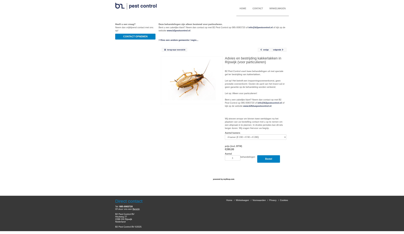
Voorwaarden (259, 200)
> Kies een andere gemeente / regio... (178, 40)
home (243, 8)
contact (257, 8)
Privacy (272, 200)
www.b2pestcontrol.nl (178, 30)
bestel (268, 158)
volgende (277, 50)
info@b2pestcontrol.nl (260, 27)
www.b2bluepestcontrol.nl (257, 106)
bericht (136, 209)
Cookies (284, 200)
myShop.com (228, 179)
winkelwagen (277, 8)
